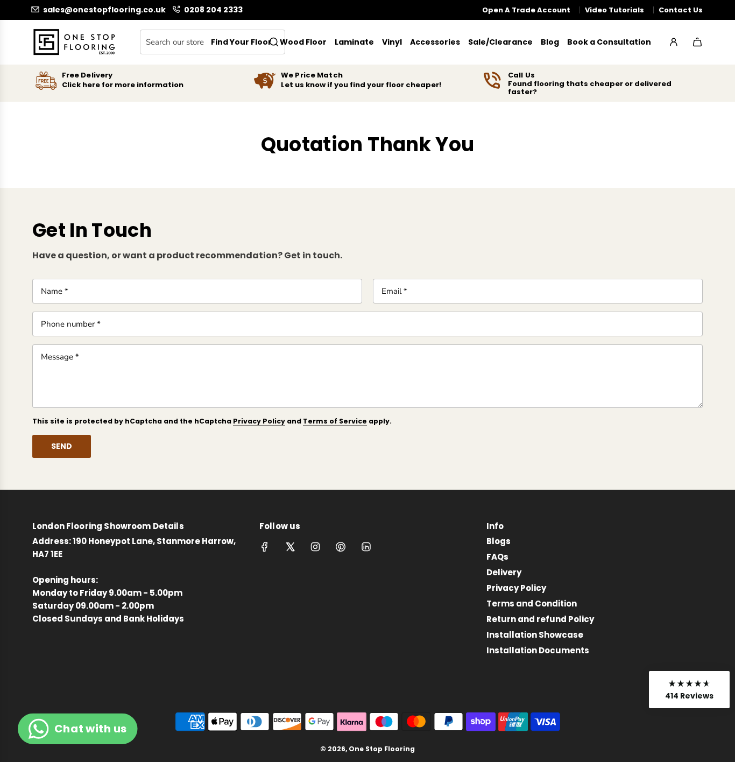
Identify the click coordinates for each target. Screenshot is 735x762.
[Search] (274, 42)
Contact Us (681, 10)
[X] (290, 547)
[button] (689, 689)
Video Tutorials (614, 10)
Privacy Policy (259, 421)
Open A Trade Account (526, 10)
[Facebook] (265, 547)
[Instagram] (315, 547)
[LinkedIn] (366, 547)
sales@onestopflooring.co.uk (104, 9)
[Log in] (673, 42)
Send (61, 446)
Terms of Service (335, 421)
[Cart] (697, 42)
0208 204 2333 (213, 9)
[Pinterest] (340, 547)
